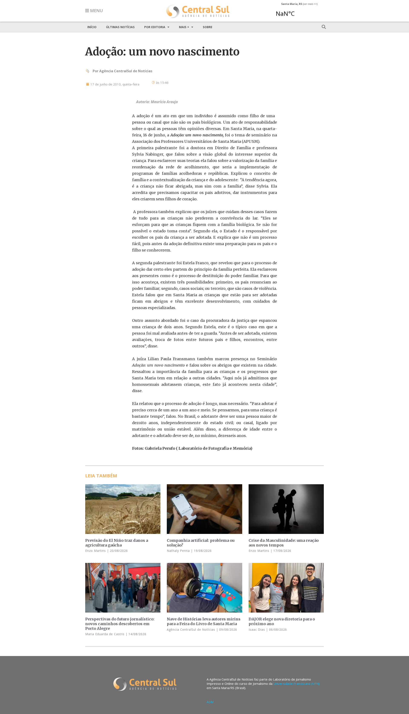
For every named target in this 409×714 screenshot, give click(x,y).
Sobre (207, 27)
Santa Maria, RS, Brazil (297, 11)
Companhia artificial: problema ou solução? (200, 543)
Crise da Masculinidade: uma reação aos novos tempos (284, 543)
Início (91, 27)
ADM (210, 702)
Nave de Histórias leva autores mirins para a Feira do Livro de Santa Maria (204, 621)
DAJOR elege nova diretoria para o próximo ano (282, 621)
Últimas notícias (120, 27)
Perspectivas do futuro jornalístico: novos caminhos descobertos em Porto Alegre (119, 624)
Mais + (184, 27)
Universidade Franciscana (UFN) (296, 683)
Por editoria (154, 27)
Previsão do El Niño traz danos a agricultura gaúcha (116, 543)
